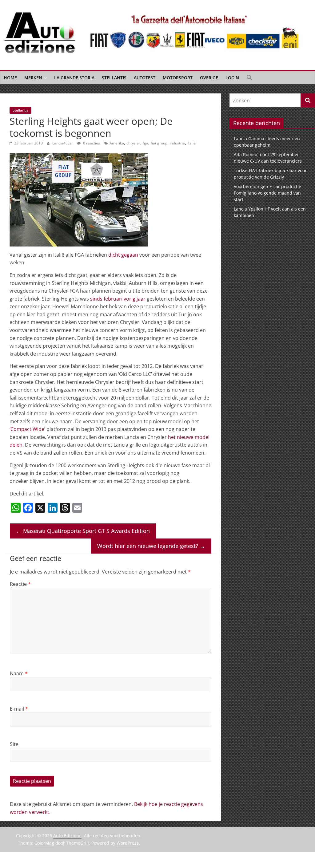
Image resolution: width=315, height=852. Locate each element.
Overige (209, 78)
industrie (177, 143)
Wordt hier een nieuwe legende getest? (151, 546)
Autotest (144, 78)
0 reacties (91, 143)
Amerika (117, 143)
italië (191, 143)
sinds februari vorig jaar (118, 298)
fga (145, 143)
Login (232, 78)
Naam (19, 673)
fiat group (159, 143)
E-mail (19, 708)
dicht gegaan (123, 254)
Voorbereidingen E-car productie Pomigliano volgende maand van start (267, 192)
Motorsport (178, 78)
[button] (249, 77)
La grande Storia (74, 78)
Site (14, 744)
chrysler (133, 143)
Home (10, 78)
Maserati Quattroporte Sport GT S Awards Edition (83, 530)
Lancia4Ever (63, 143)
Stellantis (114, 78)
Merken (33, 78)
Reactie (20, 584)
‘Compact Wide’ (27, 429)
